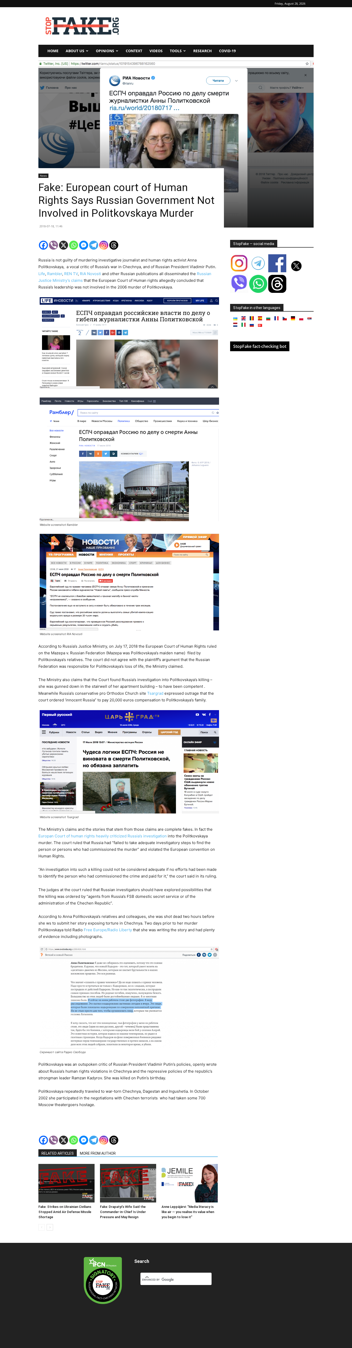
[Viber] (53, 245)
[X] (63, 245)
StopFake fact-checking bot (259, 346)
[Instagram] (103, 245)
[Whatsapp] (73, 245)
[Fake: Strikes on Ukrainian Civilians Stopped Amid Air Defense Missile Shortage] (66, 1183)
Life (41, 273)
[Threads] (113, 245)
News (43, 175)
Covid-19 (227, 50)
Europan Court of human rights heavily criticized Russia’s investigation (102, 836)
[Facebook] (43, 245)
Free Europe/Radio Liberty (108, 929)
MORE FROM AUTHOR (98, 1153)
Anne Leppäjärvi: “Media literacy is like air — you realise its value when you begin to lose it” (188, 1212)
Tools (176, 50)
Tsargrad (155, 693)
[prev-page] (41, 1227)
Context (134, 50)
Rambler (54, 273)
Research (202, 50)
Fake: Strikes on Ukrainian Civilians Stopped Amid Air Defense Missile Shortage (64, 1212)
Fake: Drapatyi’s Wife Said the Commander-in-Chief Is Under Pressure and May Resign (123, 1212)
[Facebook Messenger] (83, 245)
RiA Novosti (90, 273)
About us (75, 50)
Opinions (105, 50)
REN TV (71, 273)
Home (52, 50)
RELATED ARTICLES (57, 1153)
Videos (156, 50)
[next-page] (50, 1227)
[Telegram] (93, 245)
